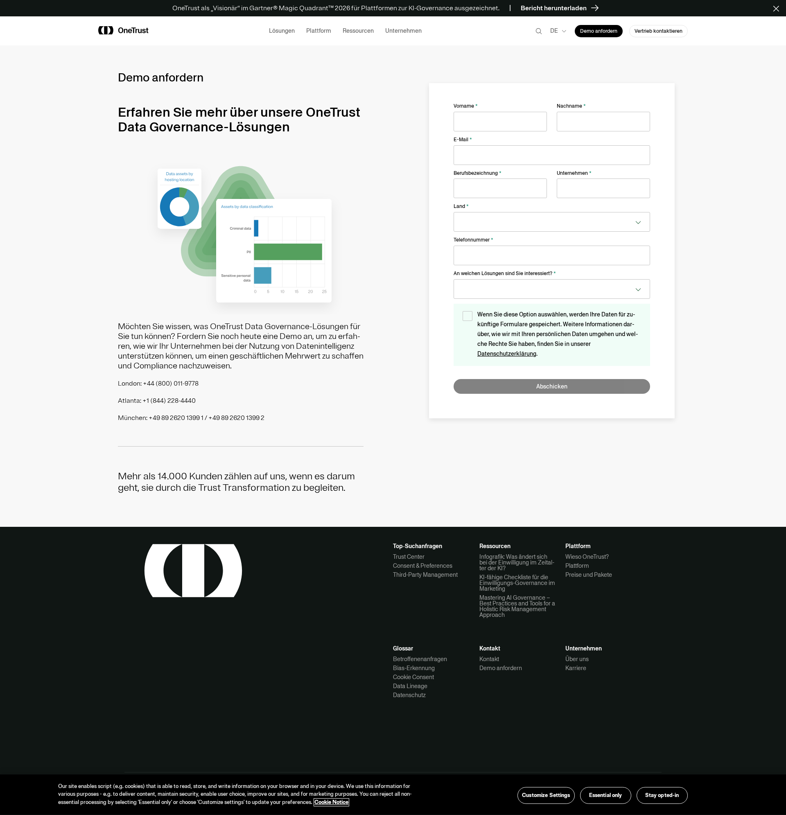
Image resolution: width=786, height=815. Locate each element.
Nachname (571, 106)
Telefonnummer (473, 240)
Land (461, 206)
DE (554, 31)
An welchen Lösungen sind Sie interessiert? (505, 273)
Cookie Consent (413, 677)
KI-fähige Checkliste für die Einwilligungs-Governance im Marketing (517, 582)
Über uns (577, 659)
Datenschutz (409, 695)
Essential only (605, 795)
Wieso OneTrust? (587, 557)
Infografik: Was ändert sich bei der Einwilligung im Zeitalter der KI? (516, 562)
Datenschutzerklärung (506, 354)
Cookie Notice (331, 802)
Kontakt (489, 659)
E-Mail (463, 139)
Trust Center (409, 557)
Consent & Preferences (422, 566)
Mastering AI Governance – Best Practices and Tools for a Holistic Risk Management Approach (517, 606)
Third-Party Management (425, 575)
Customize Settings (546, 795)
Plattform (577, 566)
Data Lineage (410, 686)
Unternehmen (574, 173)
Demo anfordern (500, 668)
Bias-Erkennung (414, 668)
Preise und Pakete (588, 575)
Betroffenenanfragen (420, 659)
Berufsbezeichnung (477, 173)
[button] (779, 8)
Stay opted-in (662, 795)
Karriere (575, 668)
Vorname (466, 106)
